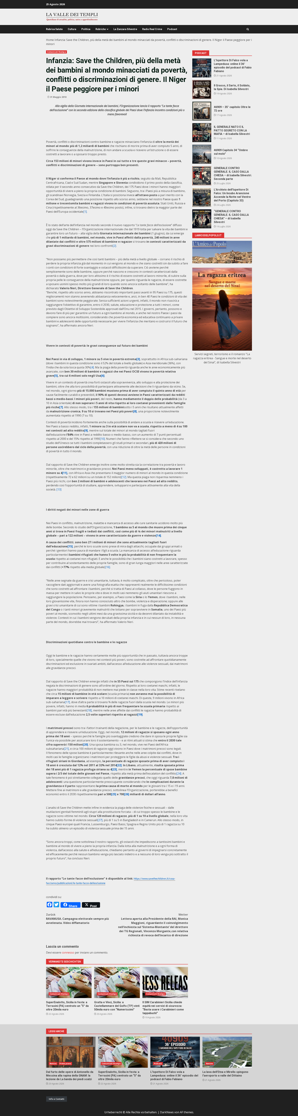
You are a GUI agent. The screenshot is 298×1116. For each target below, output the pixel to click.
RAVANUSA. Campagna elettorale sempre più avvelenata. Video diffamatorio (77, 919)
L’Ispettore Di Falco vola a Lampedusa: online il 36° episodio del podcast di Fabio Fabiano (201, 67)
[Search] (248, 29)
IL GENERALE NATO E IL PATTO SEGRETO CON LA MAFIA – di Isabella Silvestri (201, 132)
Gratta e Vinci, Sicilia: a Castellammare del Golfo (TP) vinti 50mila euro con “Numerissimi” (117, 982)
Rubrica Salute (54, 29)
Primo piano (65, 1063)
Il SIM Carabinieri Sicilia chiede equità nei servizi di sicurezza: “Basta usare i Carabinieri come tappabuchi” (165, 982)
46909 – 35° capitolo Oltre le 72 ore (201, 111)
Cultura (72, 29)
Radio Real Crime (152, 29)
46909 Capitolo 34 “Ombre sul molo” (201, 154)
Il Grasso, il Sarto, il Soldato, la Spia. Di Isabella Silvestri (201, 89)
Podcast (172, 29)
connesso (68, 952)
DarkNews (167, 1112)
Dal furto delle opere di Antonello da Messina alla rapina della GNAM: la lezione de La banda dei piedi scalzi (71, 1052)
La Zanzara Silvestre (125, 29)
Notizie (53, 1063)
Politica (85, 29)
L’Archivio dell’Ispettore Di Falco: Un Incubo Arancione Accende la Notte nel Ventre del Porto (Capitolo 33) (201, 197)
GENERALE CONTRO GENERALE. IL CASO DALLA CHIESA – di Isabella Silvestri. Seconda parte (201, 175)
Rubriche (101, 29)
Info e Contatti (56, 1098)
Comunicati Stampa (56, 52)
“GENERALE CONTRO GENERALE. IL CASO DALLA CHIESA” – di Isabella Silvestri (201, 218)
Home (50, 40)
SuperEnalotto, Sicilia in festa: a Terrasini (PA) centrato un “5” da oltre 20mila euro (69, 982)
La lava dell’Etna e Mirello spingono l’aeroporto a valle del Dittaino (227, 1052)
